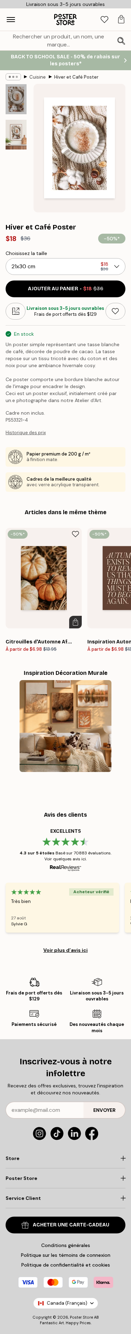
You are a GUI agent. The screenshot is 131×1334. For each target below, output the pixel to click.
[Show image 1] (16, 99)
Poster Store (81, 1317)
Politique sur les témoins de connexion (65, 1255)
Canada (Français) (67, 1303)
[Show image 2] (16, 135)
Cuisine (37, 77)
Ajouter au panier (65, 289)
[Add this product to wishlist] (115, 311)
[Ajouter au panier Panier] (75, 622)
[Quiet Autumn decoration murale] (65, 726)
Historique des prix (26, 433)
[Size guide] (16, 311)
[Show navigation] (11, 19)
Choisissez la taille (26, 253)
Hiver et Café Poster (76, 77)
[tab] (104, 20)
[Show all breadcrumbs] (13, 76)
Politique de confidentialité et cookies (65, 1265)
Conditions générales (65, 1245)
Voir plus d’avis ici (65, 950)
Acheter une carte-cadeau (71, 1225)
